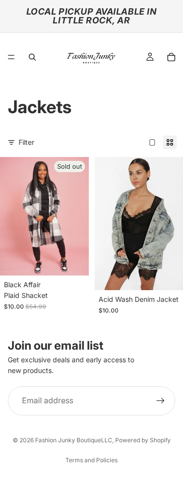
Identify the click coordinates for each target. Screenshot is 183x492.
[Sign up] (160, 401)
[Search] (32, 57)
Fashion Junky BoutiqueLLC (73, 440)
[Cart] (171, 57)
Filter (26, 142)
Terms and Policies (91, 460)
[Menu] (11, 57)
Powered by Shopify (143, 440)
